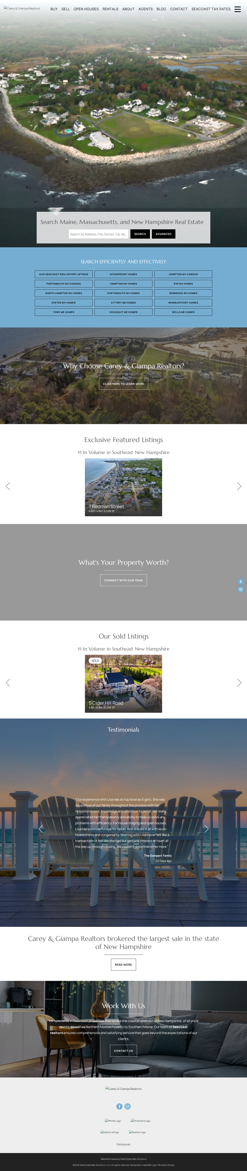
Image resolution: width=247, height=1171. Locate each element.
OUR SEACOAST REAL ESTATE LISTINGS (63, 274)
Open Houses (86, 9)
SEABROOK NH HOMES (183, 293)
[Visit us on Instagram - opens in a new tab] (240, 589)
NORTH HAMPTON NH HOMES (63, 293)
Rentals (110, 9)
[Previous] (8, 486)
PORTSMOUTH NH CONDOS (64, 283)
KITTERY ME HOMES (123, 302)
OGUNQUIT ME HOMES (124, 312)
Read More (123, 964)
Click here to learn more (123, 384)
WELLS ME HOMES (183, 312)
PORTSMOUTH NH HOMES (123, 293)
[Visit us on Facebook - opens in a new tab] (240, 581)
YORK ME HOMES (63, 312)
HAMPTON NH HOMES (123, 283)
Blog (161, 9)
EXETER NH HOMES (64, 302)
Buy (54, 9)
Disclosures (123, 1144)
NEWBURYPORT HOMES (183, 302)
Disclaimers (135, 1164)
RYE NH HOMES (183, 283)
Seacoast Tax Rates (211, 9)
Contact (179, 9)
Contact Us (123, 1051)
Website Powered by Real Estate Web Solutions (123, 1158)
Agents (146, 9)
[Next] (239, 486)
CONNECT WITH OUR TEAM (123, 580)
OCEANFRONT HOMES (123, 274)
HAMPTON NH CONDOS (183, 274)
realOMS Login (150, 1164)
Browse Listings (166, 1164)
